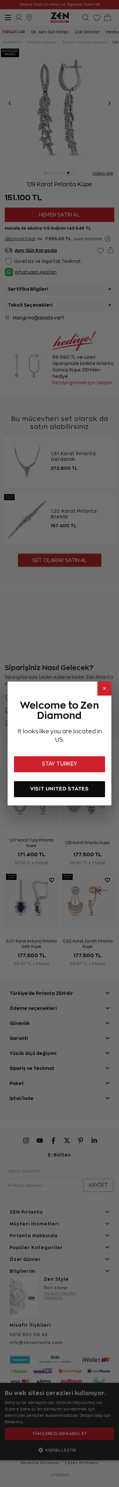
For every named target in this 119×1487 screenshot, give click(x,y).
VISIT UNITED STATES (59, 788)
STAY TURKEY (59, 763)
